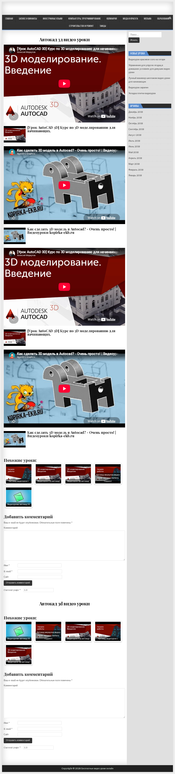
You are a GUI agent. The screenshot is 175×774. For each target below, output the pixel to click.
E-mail (8, 571)
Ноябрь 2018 (135, 117)
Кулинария (112, 18)
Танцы (103, 26)
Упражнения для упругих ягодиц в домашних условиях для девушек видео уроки (149, 69)
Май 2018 (134, 152)
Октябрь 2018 (136, 123)
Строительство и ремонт (81, 26)
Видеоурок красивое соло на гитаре (147, 59)
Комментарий (11, 527)
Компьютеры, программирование (84, 18)
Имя (7, 565)
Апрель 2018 (135, 158)
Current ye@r (12, 590)
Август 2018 (135, 135)
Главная (9, 18)
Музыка (147, 18)
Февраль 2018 (136, 169)
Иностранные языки (52, 18)
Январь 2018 (135, 175)
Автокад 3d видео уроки (64, 604)
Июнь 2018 (134, 146)
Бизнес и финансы (28, 18)
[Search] (170, 18)
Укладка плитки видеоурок (142, 93)
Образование (163, 18)
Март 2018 (134, 164)
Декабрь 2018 (136, 112)
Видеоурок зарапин (138, 87)
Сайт (6, 577)
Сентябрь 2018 (136, 129)
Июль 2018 (134, 141)
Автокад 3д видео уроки (64, 39)
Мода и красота (130, 18)
